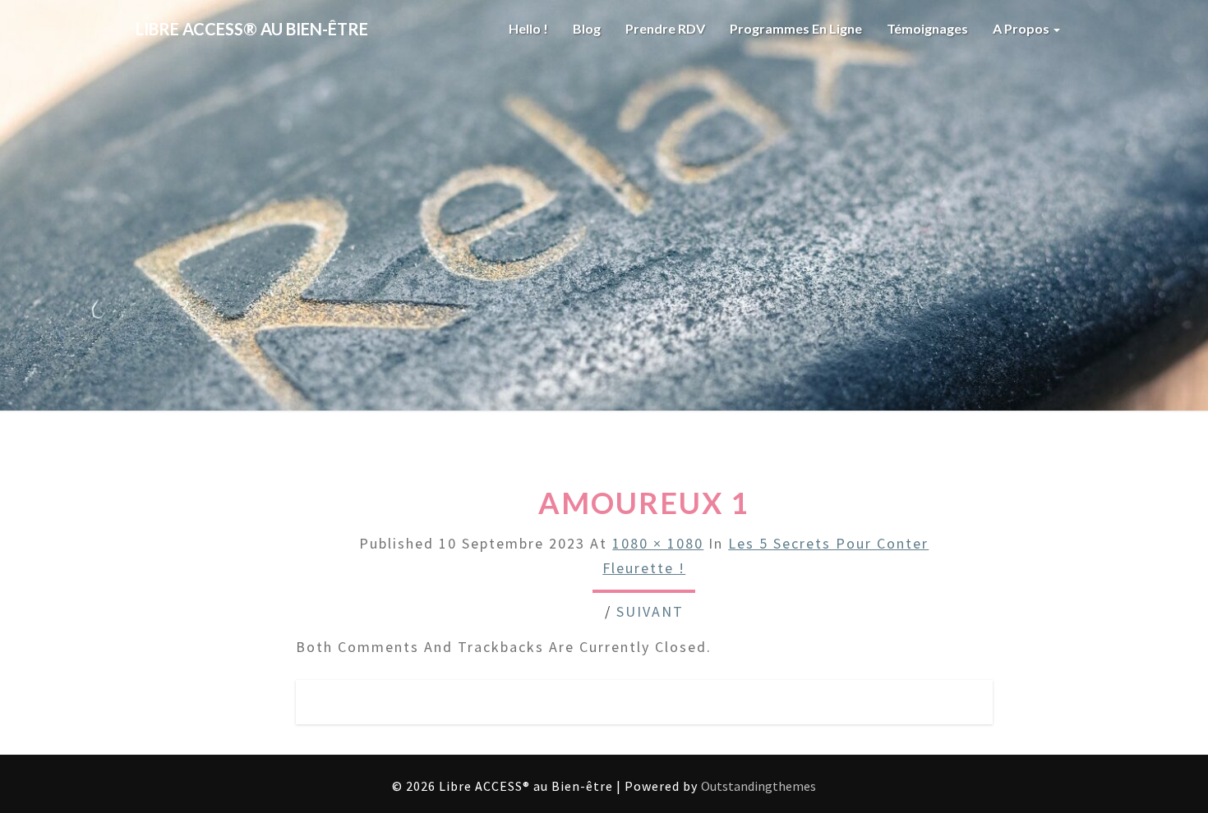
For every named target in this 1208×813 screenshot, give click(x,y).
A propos (1022, 28)
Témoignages (927, 28)
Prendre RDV (665, 28)
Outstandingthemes (758, 786)
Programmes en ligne (796, 28)
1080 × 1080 (657, 543)
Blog (587, 28)
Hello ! (528, 28)
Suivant (650, 611)
